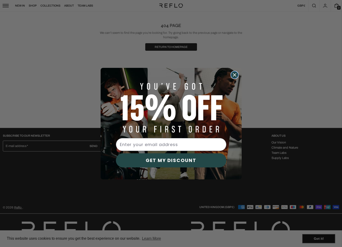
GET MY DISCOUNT (171, 160)
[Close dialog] (234, 74)
